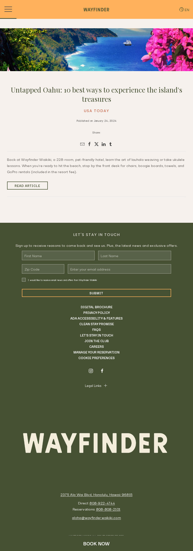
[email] (82, 144)
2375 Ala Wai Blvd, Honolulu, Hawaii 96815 (96, 494)
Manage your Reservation (96, 352)
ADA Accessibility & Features (96, 318)
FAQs (96, 329)
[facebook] (89, 144)
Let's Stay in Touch (96, 335)
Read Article (27, 185)
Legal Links (93, 385)
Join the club (96, 340)
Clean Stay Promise (96, 323)
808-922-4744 (102, 503)
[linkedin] (103, 144)
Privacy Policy (96, 312)
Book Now (96, 543)
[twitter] (96, 144)
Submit (96, 293)
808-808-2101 (108, 509)
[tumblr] (110, 144)
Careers (96, 346)
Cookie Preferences (96, 357)
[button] (8, 9)
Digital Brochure (97, 306)
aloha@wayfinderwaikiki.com (96, 517)
